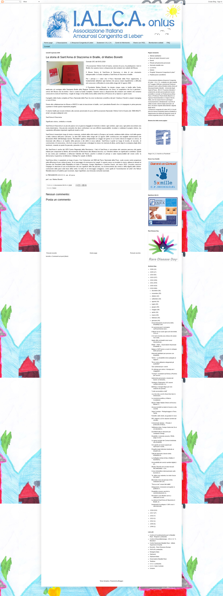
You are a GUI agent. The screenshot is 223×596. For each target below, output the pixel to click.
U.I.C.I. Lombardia (155, 564)
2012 (152, 521)
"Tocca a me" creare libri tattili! (161, 484)
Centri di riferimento (122, 43)
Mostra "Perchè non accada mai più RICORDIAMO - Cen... (163, 467)
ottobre (154, 296)
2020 (152, 285)
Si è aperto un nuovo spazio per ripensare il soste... (162, 445)
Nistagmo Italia (154, 552)
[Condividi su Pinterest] (85, 185)
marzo (154, 315)
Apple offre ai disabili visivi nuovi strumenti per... (162, 341)
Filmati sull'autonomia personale (160, 63)
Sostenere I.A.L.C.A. (104, 43)
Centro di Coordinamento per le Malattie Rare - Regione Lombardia (162, 536)
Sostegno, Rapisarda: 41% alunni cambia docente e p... (162, 383)
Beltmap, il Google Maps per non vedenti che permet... (162, 387)
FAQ (168, 43)
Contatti (47, 46)
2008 (152, 526)
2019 (152, 288)
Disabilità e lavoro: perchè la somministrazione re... (161, 492)
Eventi (152, 60)
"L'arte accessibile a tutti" (159, 391)
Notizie (54, 188)
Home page (48, 43)
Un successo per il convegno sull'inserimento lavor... (161, 328)
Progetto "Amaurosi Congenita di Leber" (162, 72)
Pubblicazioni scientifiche (158, 75)
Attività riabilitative (155, 56)
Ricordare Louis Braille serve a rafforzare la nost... (161, 496)
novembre (155, 293)
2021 (152, 283)
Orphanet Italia (154, 556)
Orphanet (153, 554)
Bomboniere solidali (156, 43)
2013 (152, 518)
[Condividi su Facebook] (83, 185)
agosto (154, 301)
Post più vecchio (135, 253)
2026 (152, 269)
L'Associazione (61, 43)
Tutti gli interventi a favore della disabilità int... (161, 454)
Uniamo (152, 568)
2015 (152, 516)
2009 (152, 524)
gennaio (154, 320)
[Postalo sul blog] (79, 185)
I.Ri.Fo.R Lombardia (156, 549)
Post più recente (51, 253)
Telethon (152, 561)
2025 (152, 272)
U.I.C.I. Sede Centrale (157, 566)
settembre (155, 299)
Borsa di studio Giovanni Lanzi (159, 58)
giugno (154, 307)
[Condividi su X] (81, 185)
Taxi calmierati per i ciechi (160, 367)
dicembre (155, 290)
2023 (152, 277)
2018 (152, 510)
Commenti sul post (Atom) (60, 256)
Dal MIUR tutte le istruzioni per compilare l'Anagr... (161, 432)
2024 (152, 275)
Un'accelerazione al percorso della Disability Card (163, 323)
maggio (154, 309)
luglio (154, 304)
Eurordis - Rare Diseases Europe (160, 547)
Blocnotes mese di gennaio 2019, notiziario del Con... (162, 480)
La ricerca (153, 68)
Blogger (120, 581)
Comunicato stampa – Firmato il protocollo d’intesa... (162, 423)
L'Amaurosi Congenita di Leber (82, 43)
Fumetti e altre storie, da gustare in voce (164, 416)
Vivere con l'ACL (139, 43)
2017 (152, 513)
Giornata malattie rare (157, 65)
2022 (152, 280)
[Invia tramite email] (77, 185)
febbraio (154, 318)
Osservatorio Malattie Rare (158, 559)
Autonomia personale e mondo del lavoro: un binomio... (162, 379)
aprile (154, 312)
